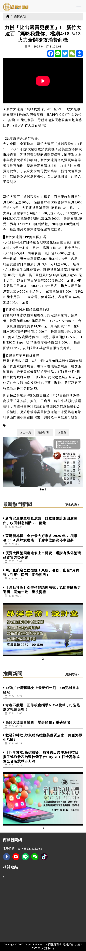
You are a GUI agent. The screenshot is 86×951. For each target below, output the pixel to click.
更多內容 (71, 504)
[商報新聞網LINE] (25, 856)
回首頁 (62, 432)
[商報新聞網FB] (6, 859)
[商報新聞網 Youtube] (15, 859)
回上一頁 (25, 432)
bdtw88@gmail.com (30, 848)
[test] (43, 462)
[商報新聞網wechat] (34, 859)
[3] (43, 799)
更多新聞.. (43, 432)
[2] (43, 629)
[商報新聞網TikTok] (44, 856)
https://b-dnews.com (36, 944)
